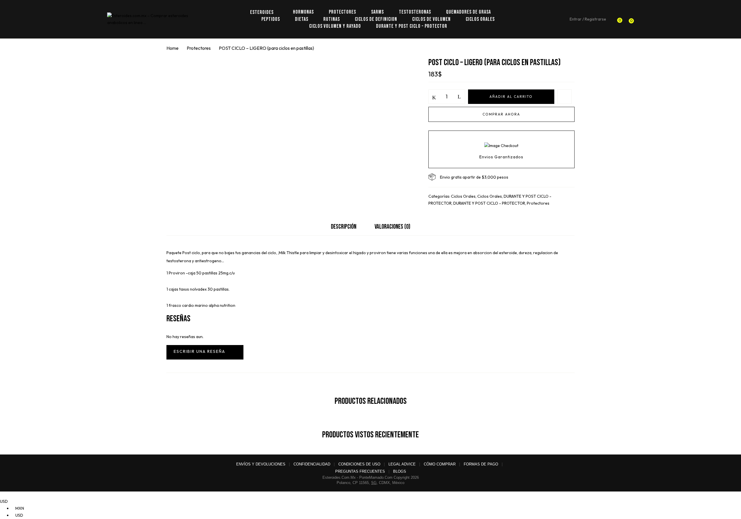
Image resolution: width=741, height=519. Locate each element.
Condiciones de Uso (359, 464)
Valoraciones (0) (392, 227)
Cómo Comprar (440, 464)
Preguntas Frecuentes (360, 471)
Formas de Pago (481, 464)
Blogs (399, 471)
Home (172, 48)
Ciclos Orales (463, 196)
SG (374, 483)
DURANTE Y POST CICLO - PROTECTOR (489, 203)
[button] (629, 19)
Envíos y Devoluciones (260, 464)
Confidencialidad (312, 464)
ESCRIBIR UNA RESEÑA (204, 352)
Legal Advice (402, 464)
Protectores (199, 48)
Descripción (343, 227)
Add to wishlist (564, 96)
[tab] (343, 228)
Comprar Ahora (501, 114)
